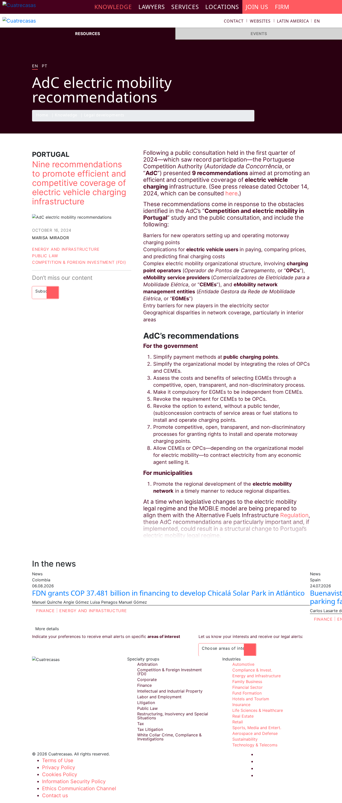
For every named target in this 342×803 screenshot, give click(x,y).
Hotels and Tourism (250, 699)
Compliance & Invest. (252, 670)
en (35, 66)
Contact (234, 21)
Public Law (45, 255)
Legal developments (104, 115)
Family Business (247, 682)
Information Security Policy (74, 781)
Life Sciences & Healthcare (257, 710)
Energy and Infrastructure (66, 249)
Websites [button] (260, 21)
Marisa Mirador (50, 237)
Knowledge (66, 115)
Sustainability (245, 739)
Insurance (241, 705)
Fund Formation (247, 693)
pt (44, 66)
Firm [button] (282, 7)
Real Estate (243, 716)
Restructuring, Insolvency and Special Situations (172, 716)
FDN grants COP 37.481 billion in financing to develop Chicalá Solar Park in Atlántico (168, 593)
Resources (87, 33)
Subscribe (45, 291)
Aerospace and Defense (255, 733)
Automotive (243, 664)
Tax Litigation (150, 729)
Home (42, 115)
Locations (222, 7)
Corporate (147, 680)
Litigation (146, 703)
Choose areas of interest (227, 648)
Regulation (294, 515)
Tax (140, 724)
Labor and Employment (159, 697)
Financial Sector (247, 687)
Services (185, 7)
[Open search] (336, 21)
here (231, 193)
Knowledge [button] (113, 7)
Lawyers (151, 7)
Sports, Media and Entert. (256, 728)
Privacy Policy (58, 767)
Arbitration (147, 664)
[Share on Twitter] (285, 121)
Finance (45, 610)
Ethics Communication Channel (79, 788)
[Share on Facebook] (275, 121)
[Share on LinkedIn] (294, 121)
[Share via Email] (304, 121)
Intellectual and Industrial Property (170, 691)
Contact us (55, 795)
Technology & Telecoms (254, 745)
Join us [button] (257, 7)
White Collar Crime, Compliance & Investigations (169, 737)
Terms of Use (57, 760)
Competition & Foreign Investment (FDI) (79, 262)
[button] (298, 21)
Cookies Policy (59, 774)
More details (47, 628)
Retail (237, 722)
